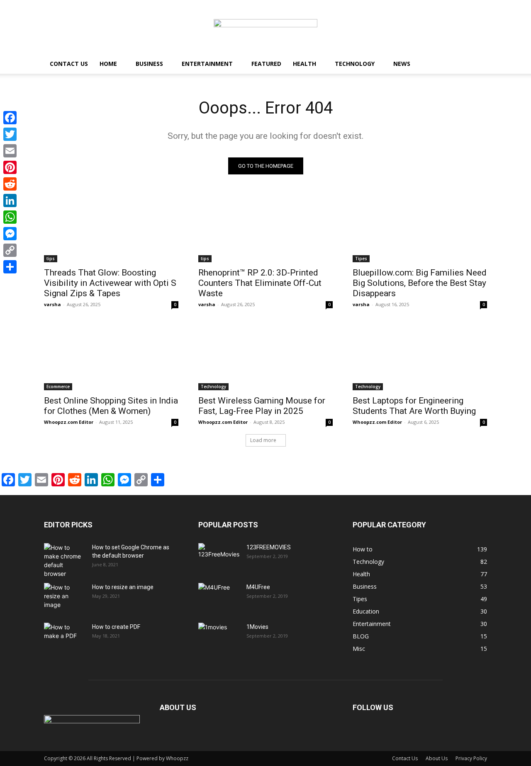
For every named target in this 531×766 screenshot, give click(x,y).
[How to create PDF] (64, 637)
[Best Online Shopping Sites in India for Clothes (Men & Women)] (111, 356)
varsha (52, 304)
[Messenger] (10, 233)
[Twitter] (10, 134)
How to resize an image (122, 587)
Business (149, 64)
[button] (477, 64)
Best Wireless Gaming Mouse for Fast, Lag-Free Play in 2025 (261, 406)
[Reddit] (10, 184)
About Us (437, 758)
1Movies (257, 626)
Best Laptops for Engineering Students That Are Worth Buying (414, 406)
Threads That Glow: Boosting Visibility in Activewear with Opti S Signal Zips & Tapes (110, 283)
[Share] (10, 267)
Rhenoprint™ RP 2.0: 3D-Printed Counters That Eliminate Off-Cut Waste (260, 283)
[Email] (10, 151)
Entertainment (207, 64)
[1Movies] (219, 637)
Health (304, 64)
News (401, 64)
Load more (263, 440)
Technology (355, 64)
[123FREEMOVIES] (219, 557)
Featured (266, 64)
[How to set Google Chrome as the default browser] (64, 560)
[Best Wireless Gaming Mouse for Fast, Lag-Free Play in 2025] (265, 356)
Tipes (361, 258)
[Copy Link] (10, 250)
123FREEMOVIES (268, 547)
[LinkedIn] (10, 200)
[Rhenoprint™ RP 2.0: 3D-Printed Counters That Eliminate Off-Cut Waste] (265, 228)
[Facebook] (10, 117)
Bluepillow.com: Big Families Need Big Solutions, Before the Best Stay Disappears (420, 283)
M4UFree (258, 587)
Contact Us (69, 64)
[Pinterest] (10, 167)
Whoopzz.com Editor (68, 422)
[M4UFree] (219, 597)
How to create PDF (116, 626)
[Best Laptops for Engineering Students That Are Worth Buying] (420, 356)
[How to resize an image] (64, 597)
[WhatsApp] (10, 217)
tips (50, 258)
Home (108, 64)
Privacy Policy (471, 758)
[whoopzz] (265, 27)
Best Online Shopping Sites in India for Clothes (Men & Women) (111, 406)
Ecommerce (58, 386)
